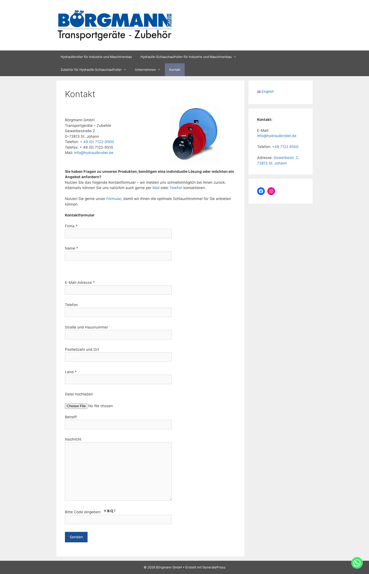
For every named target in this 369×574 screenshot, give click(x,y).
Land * (71, 372)
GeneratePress (213, 567)
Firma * (71, 226)
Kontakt (174, 70)
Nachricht (73, 439)
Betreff (71, 417)
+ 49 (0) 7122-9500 (97, 142)
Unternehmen (145, 70)
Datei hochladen (79, 394)
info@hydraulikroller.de (93, 153)
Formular (113, 199)
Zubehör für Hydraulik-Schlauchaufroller (91, 70)
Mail (156, 188)
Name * (71, 248)
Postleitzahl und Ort (82, 349)
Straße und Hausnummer (86, 327)
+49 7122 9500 (285, 147)
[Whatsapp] (357, 563)
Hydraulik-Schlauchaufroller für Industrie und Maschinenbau (186, 57)
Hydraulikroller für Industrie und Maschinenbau (96, 57)
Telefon (176, 188)
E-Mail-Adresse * (80, 282)
